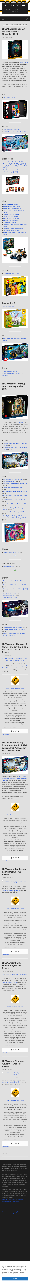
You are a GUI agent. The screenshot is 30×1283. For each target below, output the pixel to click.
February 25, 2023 (7, 877)
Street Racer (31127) (9, 566)
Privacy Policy (17, 1212)
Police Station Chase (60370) (11, 206)
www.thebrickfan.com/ (10, 727)
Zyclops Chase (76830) (9, 593)
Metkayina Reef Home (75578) (11, 890)
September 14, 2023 (7, 392)
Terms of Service (7, 1212)
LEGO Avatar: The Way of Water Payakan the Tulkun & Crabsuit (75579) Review (15, 648)
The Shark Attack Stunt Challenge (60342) (15, 495)
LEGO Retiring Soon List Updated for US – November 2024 (13, 31)
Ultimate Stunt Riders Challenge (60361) (14, 518)
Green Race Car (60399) (10, 222)
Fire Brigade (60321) (9, 481)
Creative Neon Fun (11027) (11, 273)
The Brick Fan (15, 5)
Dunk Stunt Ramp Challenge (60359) (13, 512)
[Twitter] (14, 731)
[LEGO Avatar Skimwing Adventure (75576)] (15, 1074)
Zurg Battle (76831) (8, 595)
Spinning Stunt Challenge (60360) (12, 516)
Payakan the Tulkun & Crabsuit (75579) (14, 131)
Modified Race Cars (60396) (11, 218)
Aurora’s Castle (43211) (10, 371)
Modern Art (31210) (9, 97)
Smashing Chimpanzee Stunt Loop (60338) (15, 483)
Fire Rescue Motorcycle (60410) (12, 230)
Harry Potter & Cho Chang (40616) (13, 162)
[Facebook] (11, 731)
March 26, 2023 (6, 655)
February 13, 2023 (7, 971)
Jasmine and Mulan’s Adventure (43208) (14, 585)
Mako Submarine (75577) (9, 982)
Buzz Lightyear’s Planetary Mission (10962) (15, 589)
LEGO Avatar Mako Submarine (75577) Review (11, 965)
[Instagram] (16, 731)
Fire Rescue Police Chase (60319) (12, 479)
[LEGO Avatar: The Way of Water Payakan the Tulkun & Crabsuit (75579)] (15, 660)
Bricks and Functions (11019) (11, 552)
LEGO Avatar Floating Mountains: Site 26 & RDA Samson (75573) (14, 778)
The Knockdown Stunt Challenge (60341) (15, 491)
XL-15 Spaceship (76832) (10, 597)
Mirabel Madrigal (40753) (10, 172)
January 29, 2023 (7, 1069)
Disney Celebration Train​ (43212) (12, 373)
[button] (27, 1263)
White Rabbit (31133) (9, 306)
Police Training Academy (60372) (12, 208)
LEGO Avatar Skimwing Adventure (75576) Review (13, 1064)
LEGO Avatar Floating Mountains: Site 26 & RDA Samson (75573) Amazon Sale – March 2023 (14, 746)
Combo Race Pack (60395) (10, 216)
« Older (4, 1153)
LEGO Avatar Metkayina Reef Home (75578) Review (14, 872)
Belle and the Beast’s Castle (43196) (13, 581)
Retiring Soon (24, 62)
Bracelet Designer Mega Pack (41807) (14, 629)
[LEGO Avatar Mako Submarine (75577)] (15, 975)
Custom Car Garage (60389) (11, 214)
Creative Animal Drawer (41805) (12, 627)
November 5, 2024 (7, 37)
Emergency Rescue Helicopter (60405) (14, 228)
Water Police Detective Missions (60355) (14, 503)
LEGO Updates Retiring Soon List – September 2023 (13, 386)
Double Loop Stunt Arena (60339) (12, 487)
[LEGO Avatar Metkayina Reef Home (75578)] (15, 882)
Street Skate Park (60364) (10, 204)
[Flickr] (18, 731)
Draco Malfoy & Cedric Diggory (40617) (14, 164)
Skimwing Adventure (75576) (11, 129)
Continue (5, 375)
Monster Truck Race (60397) (11, 220)
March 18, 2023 (6, 753)
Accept (15, 1278)
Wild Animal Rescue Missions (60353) (14, 499)
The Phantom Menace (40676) (11, 170)
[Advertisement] (15, 1234)
